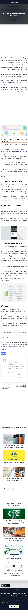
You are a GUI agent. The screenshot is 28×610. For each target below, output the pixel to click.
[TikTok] (8, 585)
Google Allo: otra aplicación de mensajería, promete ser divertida (7, 386)
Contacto (3, 589)
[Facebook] (2, 585)
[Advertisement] (14, 41)
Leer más (6, 602)
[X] (5, 585)
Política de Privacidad (11, 589)
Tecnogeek (14, 2)
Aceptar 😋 (14, 606)
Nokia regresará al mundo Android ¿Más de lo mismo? (21, 387)
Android (3, 353)
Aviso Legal (19, 589)
